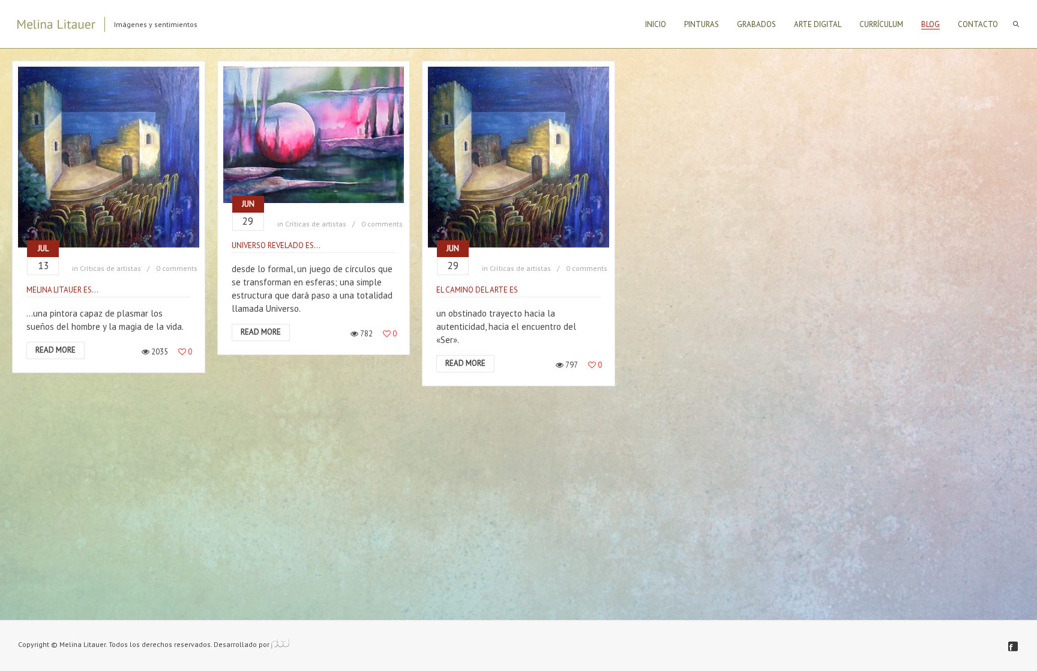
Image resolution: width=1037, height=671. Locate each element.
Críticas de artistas (110, 268)
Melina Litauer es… (62, 290)
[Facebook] (1013, 646)
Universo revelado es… (276, 245)
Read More (55, 350)
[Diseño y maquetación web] (280, 644)
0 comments (176, 268)
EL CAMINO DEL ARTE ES (477, 290)
